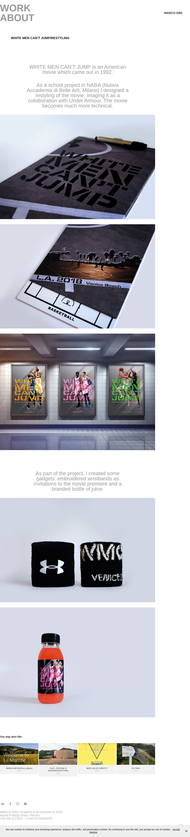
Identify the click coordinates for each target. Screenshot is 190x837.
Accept (176, 829)
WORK (15, 8)
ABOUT (17, 17)
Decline (93, 832)
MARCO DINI (173, 13)
